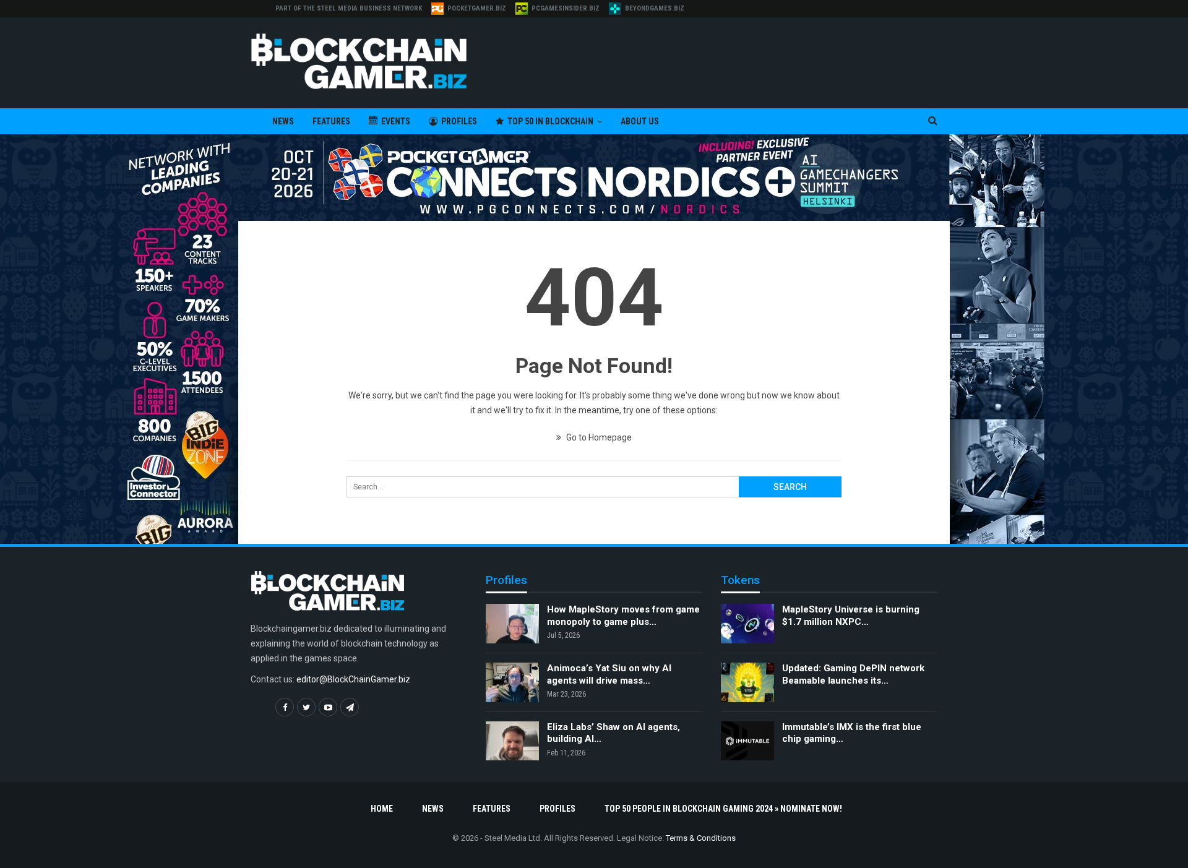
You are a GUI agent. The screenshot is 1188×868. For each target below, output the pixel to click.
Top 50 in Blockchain (550, 121)
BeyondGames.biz (654, 8)
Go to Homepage (598, 437)
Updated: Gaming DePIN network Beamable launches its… (853, 674)
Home (382, 809)
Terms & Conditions (701, 838)
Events (395, 121)
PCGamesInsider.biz (566, 8)
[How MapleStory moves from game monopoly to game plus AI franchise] (512, 623)
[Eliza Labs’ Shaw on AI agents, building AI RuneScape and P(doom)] (512, 741)
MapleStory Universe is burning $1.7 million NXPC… (850, 615)
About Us (640, 121)
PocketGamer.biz (476, 8)
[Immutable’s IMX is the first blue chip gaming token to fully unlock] (747, 741)
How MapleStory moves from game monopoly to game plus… (623, 615)
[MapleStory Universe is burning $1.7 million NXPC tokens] (747, 623)
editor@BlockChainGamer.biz (353, 679)
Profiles (459, 121)
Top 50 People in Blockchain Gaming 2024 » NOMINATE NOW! (723, 809)
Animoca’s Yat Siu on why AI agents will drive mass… (609, 674)
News (283, 121)
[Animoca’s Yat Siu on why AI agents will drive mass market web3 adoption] (512, 682)
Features (331, 121)
